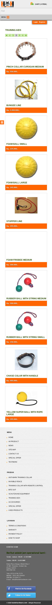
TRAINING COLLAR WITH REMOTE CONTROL (26, 486)
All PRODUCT (14, 441)
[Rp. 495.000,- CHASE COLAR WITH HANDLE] (26, 360)
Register (42, 22)
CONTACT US (14, 454)
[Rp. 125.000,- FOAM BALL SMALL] (26, 128)
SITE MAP (12, 450)
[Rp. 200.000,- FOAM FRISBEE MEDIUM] (26, 244)
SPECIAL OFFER (15, 458)
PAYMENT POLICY (15, 534)
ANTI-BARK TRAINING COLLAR (20, 477)
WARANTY (13, 530)
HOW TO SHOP (14, 538)
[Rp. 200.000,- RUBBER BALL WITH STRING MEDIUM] (26, 282)
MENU (3, 17)
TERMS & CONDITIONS (17, 526)
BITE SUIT (12, 490)
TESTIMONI (13, 462)
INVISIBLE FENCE (15, 481)
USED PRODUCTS (16, 510)
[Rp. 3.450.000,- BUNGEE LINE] (26, 89)
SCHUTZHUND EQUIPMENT (19, 494)
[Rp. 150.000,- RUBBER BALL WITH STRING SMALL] (26, 321)
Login (36, 22)
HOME (11, 437)
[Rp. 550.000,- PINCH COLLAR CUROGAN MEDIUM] (26, 51)
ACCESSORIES (14, 502)
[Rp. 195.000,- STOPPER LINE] (26, 205)
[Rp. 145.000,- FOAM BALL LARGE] (26, 166)
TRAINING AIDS (14, 498)
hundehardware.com (19, 603)
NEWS (11, 446)
